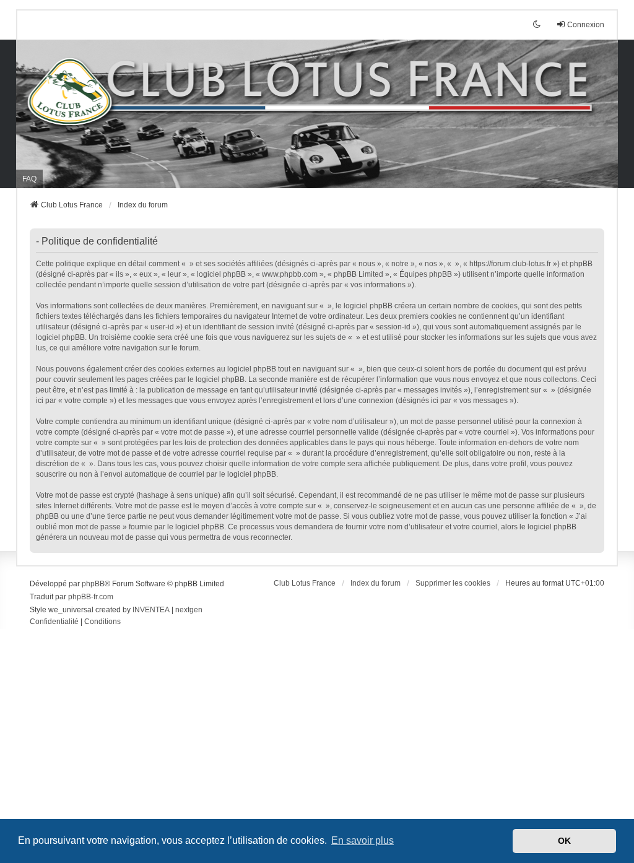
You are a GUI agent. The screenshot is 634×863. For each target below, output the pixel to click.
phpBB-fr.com (90, 596)
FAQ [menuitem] (29, 179)
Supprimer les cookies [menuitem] (452, 583)
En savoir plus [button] (362, 840)
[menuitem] (54, 622)
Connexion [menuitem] (585, 24)
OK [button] (564, 841)
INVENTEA (151, 609)
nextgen (188, 609)
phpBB (93, 583)
